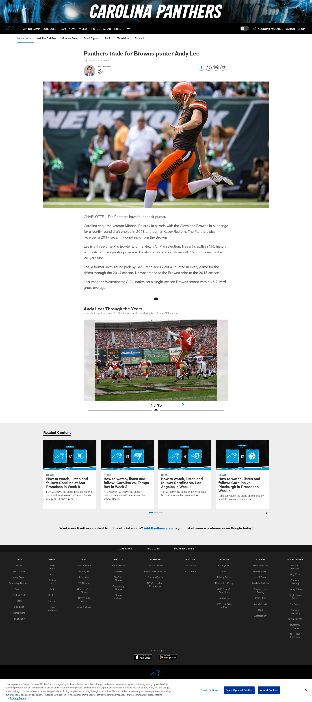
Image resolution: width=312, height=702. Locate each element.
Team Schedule (155, 565)
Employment (224, 565)
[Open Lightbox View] (156, 368)
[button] (151, 512)
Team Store (190, 565)
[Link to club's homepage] (10, 28)
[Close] (306, 690)
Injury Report (19, 577)
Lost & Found (260, 577)
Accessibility (260, 616)
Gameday (118, 571)
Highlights (84, 571)
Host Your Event (260, 604)
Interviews (84, 577)
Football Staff (19, 595)
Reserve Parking (260, 571)
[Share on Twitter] (209, 69)
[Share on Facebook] (201, 69)
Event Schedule (260, 565)
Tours (260, 610)
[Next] (183, 405)
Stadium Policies (260, 583)
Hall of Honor (19, 618)
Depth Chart (19, 571)
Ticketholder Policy (224, 583)
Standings (19, 606)
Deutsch (52, 595)
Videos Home (84, 565)
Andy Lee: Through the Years (113, 308)
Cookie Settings (209, 690)
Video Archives (84, 607)
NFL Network (84, 583)
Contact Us (224, 598)
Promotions (190, 571)
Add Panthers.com (158, 528)
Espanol (52, 601)
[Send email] (216, 69)
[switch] (244, 28)
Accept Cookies (269, 690)
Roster (19, 565)
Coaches (19, 589)
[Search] (255, 28)
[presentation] (267, 513)
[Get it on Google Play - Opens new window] (168, 658)
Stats (19, 601)
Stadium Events (155, 577)
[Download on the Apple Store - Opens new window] (143, 657)
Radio (52, 589)
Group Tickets (295, 619)
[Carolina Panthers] (156, 674)
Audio (52, 574)
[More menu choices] (128, 28)
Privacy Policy (224, 577)
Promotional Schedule (155, 571)
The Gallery (295, 604)
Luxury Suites (295, 589)
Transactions (19, 612)
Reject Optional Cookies (239, 690)
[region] (156, 690)
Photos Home (118, 565)
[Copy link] (223, 68)
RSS (224, 571)
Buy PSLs (295, 574)
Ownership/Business (19, 583)
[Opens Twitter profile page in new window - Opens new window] (100, 71)
